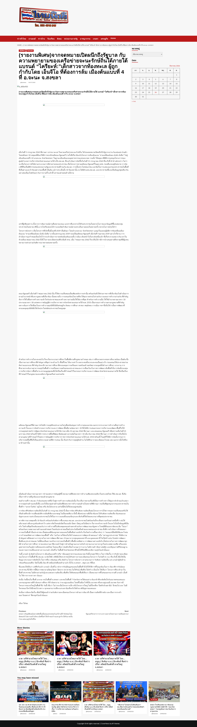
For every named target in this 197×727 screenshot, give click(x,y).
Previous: (46, 615)
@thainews (23, 82)
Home (113, 38)
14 (170, 84)
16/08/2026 (108, 670)
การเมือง (55, 699)
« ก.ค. (134, 101)
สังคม (59, 39)
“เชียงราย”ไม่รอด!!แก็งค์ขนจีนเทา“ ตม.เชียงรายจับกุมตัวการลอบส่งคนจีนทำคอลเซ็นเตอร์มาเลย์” (130, 707)
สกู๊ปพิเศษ (22, 50)
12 (156, 84)
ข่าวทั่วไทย (21, 39)
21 (170, 88)
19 (156, 88)
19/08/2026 (70, 670)
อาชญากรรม (85, 39)
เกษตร (95, 39)
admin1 (55, 713)
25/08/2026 (32, 670)
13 (163, 84)
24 (143, 92)
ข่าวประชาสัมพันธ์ (64, 699)
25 (149, 92)
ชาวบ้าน (41, 39)
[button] (178, 39)
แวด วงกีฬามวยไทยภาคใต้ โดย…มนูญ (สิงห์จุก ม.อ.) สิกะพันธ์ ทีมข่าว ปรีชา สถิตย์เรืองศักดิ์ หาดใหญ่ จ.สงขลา (98, 707)
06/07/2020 (32, 82)
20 (163, 88)
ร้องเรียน (50, 39)
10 (143, 84)
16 (136, 88)
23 (136, 92)
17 (143, 88)
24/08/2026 (163, 713)
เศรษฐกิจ (104, 39)
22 (177, 88)
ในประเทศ (30, 50)
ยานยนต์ (32, 39)
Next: (107, 612)
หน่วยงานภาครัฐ (70, 39)
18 (149, 88)
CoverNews (105, 723)
